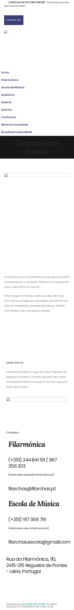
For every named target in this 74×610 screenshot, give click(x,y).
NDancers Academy (14, 124)
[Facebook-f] (22, 584)
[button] (70, 86)
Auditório (8, 95)
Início (5, 72)
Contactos (8, 117)
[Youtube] (33, 584)
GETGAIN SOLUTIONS (34, 604)
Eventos (6, 109)
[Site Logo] (24, 37)
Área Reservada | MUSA (16, 132)
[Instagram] (11, 584)
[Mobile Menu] (10, 63)
